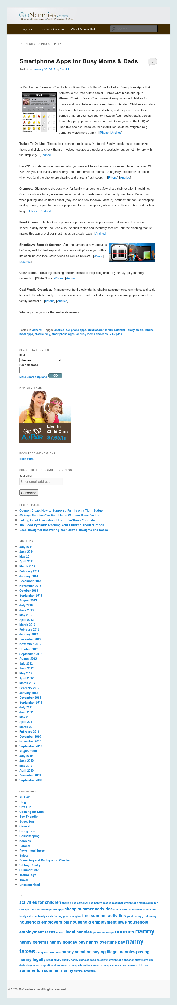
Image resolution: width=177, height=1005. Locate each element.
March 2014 (27, 566)
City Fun (25, 807)
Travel (23, 880)
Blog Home (28, 29)
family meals (135, 330)
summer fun (31, 970)
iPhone (104, 132)
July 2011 (26, 707)
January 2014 (28, 576)
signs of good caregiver (93, 960)
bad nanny (95, 902)
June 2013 (26, 610)
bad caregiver (80, 902)
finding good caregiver (67, 916)
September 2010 (30, 746)
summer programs (85, 971)
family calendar (115, 330)
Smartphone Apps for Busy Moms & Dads (78, 61)
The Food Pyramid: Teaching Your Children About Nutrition (61, 525)
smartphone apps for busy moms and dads (80, 334)
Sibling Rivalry (30, 865)
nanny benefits (34, 942)
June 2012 (26, 668)
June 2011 (26, 712)
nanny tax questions (48, 952)
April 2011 (26, 721)
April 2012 (26, 678)
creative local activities (143, 909)
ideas (59, 932)
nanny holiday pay (67, 942)
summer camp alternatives (76, 965)
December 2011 (30, 697)
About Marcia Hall (83, 29)
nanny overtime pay (105, 942)
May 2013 (25, 615)
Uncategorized (29, 884)
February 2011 (29, 731)
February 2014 (29, 571)
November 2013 (30, 585)
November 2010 (30, 741)
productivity (42, 334)
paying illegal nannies (114, 951)
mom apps (26, 334)
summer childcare (138, 965)
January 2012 (28, 692)
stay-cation (33, 965)
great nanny (149, 916)
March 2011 (27, 726)
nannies (124, 931)
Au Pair (24, 797)
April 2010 (26, 770)
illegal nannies (77, 932)
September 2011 (30, 702)
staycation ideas (50, 965)
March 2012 (27, 683)
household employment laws (98, 922)
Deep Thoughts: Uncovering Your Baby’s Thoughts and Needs (63, 529)
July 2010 (26, 755)
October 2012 (28, 649)
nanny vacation (77, 951)
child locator (96, 330)
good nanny (134, 916)
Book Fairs (26, 459)
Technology (27, 874)
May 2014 (25, 556)
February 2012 (29, 688)
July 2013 (26, 605)
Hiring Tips (27, 831)
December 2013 (30, 581)
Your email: (26, 475)
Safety (23, 855)
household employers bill (44, 922)
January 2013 (28, 634)
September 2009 (30, 780)
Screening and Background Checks (44, 860)
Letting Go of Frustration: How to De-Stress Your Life (57, 520)
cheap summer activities (89, 909)
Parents (24, 845)
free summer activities (104, 915)
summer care (119, 965)
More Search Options (33, 377)
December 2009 (30, 775)
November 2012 (30, 644)
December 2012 (30, 639)
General (37, 330)
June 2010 (26, 760)
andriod (59, 330)
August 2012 (28, 658)
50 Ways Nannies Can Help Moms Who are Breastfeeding (59, 515)
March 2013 (27, 624)
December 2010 (30, 736)
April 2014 (26, 561)
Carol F (64, 69)
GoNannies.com (53, 29)
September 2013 (30, 595)
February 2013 (29, 629)
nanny (145, 930)
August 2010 (28, 751)
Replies (116, 334)
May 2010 (25, 765)
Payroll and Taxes (32, 850)
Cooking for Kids (31, 811)
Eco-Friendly (28, 816)
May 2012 (25, 673)
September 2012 (30, 654)
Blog (22, 802)
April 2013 (26, 619)
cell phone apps (76, 330)
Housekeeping (29, 836)
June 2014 (26, 551)
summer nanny (58, 970)
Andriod (116, 132)
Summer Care (29, 870)
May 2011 (25, 717)
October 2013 (28, 590)
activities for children (40, 902)
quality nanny (70, 960)
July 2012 (26, 663)
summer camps (102, 965)
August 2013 (28, 600)
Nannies (25, 841)
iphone (149, 330)
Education (26, 821)
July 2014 (26, 546)
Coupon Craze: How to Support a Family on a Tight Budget (61, 510)
